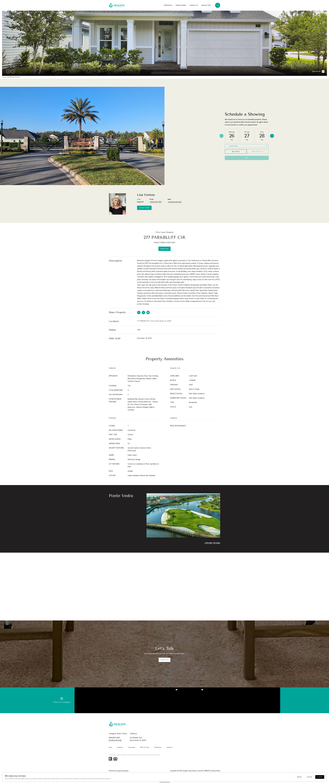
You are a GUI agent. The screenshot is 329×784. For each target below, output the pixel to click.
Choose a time (233, 146)
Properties (168, 5)
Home (110, 747)
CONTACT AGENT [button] (144, 208)
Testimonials (157, 747)
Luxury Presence (122, 771)
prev (8, 71)
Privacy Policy (215, 771)
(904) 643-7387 (156, 202)
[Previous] (221, 136)
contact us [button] (164, 660)
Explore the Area (212, 543)
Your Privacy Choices (165, 782)
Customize (309, 777)
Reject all (299, 777)
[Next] (272, 136)
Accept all (319, 777)
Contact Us (194, 5)
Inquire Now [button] (164, 249)
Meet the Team (144, 747)
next (13, 71)
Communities (131, 747)
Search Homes (181, 5)
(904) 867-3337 (206, 5)
